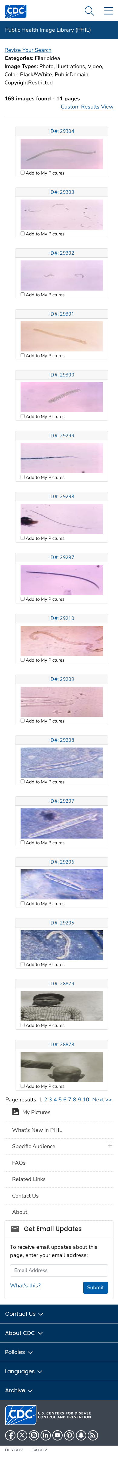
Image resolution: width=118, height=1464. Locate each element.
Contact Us (25, 1195)
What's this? (25, 1285)
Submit (95, 1287)
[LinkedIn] (46, 1435)
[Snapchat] (81, 1435)
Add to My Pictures (44, 173)
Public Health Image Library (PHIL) (48, 29)
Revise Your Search (28, 50)
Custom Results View (87, 106)
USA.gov (38, 1450)
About (19, 1212)
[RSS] (93, 1435)
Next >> (102, 1099)
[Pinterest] (69, 1435)
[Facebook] (10, 1435)
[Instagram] (34, 1435)
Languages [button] (20, 1371)
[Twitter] (22, 1435)
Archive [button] (16, 1390)
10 (86, 1099)
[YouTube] (57, 1435)
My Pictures (35, 1112)
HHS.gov (14, 1450)
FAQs (19, 1162)
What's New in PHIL (37, 1130)
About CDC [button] (21, 1333)
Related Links (29, 1179)
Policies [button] (16, 1352)
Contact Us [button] (21, 1314)
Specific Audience (33, 1146)
